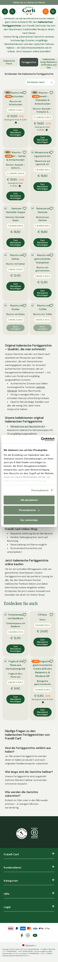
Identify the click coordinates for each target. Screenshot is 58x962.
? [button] (15, 123)
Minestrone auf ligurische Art (28, 426)
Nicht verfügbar (15, 327)
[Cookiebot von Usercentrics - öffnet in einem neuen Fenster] (41, 439)
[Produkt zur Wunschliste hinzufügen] (24, 93)
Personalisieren (40, 490)
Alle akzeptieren (29, 500)
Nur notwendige (29, 520)
